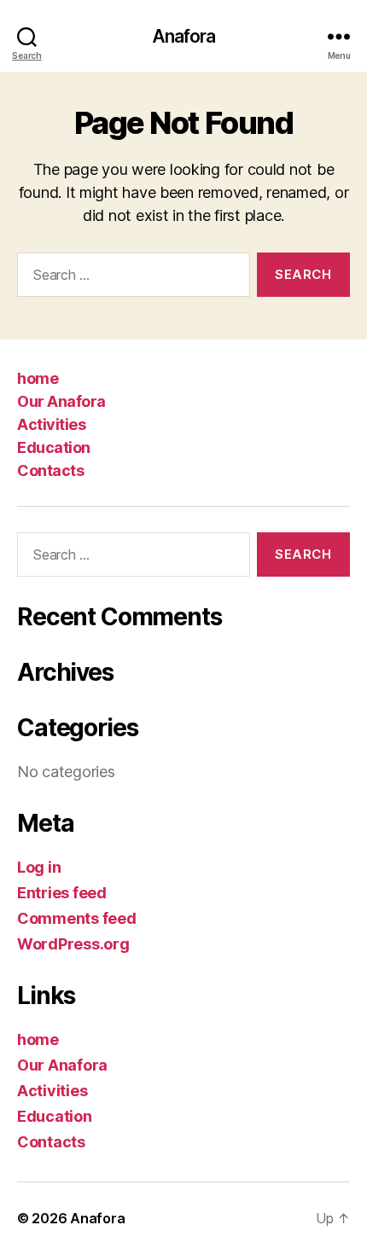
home (37, 378)
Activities (51, 424)
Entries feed (62, 893)
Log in (39, 867)
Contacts (50, 470)
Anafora (184, 36)
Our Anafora (61, 401)
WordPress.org (73, 944)
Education (53, 447)
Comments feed (77, 918)
